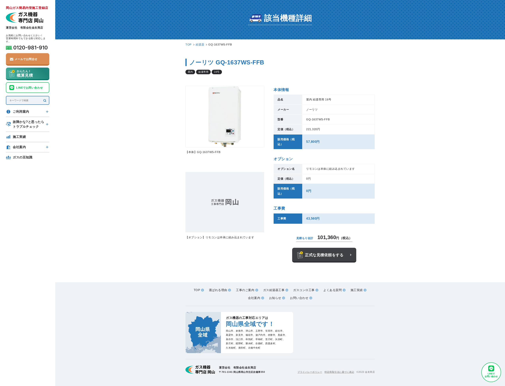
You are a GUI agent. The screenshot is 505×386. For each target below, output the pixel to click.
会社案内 (19, 147)
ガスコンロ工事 (304, 290)
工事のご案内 (245, 290)
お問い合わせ (299, 298)
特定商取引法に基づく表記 (339, 372)
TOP (197, 290)
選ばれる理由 (218, 290)
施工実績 (19, 136)
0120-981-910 (30, 47)
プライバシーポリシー (309, 372)
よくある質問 (332, 290)
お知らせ (275, 298)
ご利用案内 (21, 111)
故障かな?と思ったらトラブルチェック (28, 124)
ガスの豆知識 (22, 157)
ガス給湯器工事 (274, 290)
